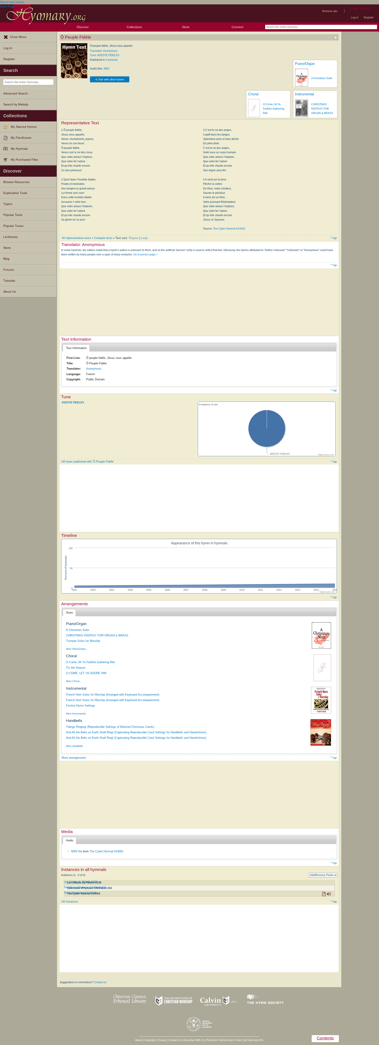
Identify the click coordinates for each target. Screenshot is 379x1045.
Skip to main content (12, 2)
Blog (6, 258)
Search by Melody (15, 104)
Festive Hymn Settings (80, 705)
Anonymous (93, 368)
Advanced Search (15, 93)
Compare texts (103, 238)
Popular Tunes (13, 226)
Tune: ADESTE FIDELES (104, 55)
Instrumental (304, 94)
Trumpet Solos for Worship (83, 641)
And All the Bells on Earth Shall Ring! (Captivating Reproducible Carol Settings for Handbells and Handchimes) (136, 732)
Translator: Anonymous (103, 50)
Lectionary (10, 237)
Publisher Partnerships (220, 1040)
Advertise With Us (193, 1040)
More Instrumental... (76, 713)
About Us (9, 291)
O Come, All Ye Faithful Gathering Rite (273, 109)
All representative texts (76, 238)
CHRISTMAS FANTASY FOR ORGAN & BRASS (322, 109)
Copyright (150, 1040)
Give (238, 1040)
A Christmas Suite (321, 78)
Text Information (76, 348)
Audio (69, 840)
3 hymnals (111, 59)
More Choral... (73, 681)
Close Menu (18, 37)
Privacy (162, 1040)
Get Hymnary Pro (253, 1040)
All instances (70, 901)
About (138, 1040)
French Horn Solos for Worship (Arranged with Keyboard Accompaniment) (112, 694)
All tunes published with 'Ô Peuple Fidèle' (88, 461)
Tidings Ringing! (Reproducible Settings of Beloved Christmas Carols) (110, 726)
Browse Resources (16, 182)
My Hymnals (19, 148)
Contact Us (175, 1040)
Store (186, 27)
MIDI (106, 68)
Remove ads (329, 11)
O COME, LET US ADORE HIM (86, 673)
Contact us (100, 982)
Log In (7, 48)
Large (144, 238)
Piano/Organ (305, 64)
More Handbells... (75, 746)
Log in (354, 17)
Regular (133, 238)
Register (369, 17)
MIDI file (76, 851)
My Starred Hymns (24, 126)
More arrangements (74, 757)
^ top (334, 238)
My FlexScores (21, 137)
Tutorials (9, 280)
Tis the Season (75, 667)
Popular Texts (12, 215)
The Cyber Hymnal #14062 (229, 228)
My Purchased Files (24, 159)
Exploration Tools (15, 193)
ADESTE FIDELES (73, 402)
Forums (8, 269)
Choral (253, 94)
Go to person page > (145, 254)
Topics (7, 204)
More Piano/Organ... (77, 649)
